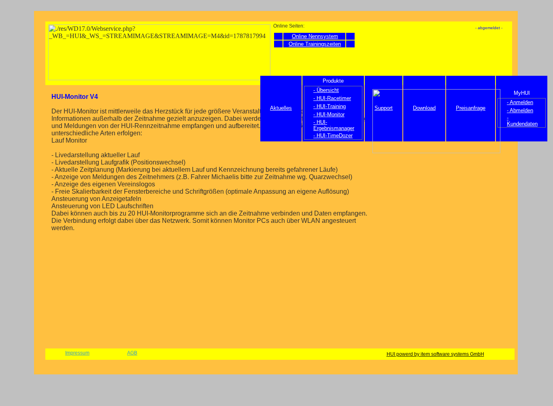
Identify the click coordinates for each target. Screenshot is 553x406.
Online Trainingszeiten (315, 44)
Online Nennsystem (315, 36)
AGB (132, 353)
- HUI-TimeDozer (333, 135)
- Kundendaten (522, 121)
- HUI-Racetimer (332, 98)
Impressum (77, 353)
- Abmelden (520, 110)
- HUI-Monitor (329, 114)
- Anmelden (520, 102)
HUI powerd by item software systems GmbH (435, 354)
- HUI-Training (329, 106)
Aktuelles (281, 108)
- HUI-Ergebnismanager (333, 125)
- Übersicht (326, 90)
